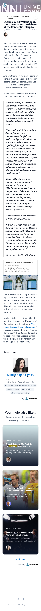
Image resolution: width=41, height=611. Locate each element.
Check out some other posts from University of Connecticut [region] (20, 419)
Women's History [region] (27, 389)
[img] (5, 34)
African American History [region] (20, 393)
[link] (5, 34)
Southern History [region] (13, 389)
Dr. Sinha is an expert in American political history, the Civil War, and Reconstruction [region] (21, 381)
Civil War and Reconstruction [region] (25, 385)
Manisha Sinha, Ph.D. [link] (20, 374)
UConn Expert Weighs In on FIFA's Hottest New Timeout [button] (19, 489)
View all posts (20, 559)
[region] (20, 194)
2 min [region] (19, 30)
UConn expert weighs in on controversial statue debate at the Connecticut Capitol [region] (20, 24)
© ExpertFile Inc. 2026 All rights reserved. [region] (20, 605)
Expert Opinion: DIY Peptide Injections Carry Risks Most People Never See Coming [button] (19, 446)
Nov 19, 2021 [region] (10, 30)
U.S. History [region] (9, 385)
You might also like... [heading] (20, 412)
